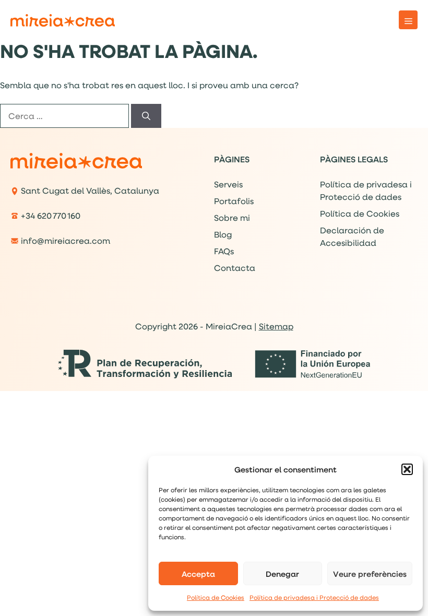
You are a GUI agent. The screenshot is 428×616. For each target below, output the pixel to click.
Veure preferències (370, 573)
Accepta (198, 573)
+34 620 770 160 (50, 215)
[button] (407, 469)
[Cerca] (146, 116)
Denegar (282, 573)
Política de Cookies (215, 597)
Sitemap (276, 326)
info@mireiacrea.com (65, 240)
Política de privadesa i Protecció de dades (314, 597)
